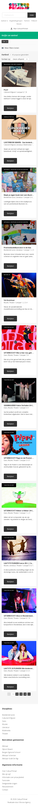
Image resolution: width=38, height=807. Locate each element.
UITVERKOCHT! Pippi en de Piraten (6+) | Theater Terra (19, 458)
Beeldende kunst (8, 715)
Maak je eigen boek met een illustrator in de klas (19, 195)
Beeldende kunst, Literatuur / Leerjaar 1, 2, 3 (19, 250)
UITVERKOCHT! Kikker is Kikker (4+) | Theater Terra (19, 510)
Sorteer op (6, 59)
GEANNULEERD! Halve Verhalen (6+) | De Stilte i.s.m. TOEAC (19, 405)
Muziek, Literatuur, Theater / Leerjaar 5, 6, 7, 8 (19, 566)
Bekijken (10, 108)
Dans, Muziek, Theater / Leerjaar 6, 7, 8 (17, 618)
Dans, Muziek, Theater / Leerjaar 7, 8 (16, 355)
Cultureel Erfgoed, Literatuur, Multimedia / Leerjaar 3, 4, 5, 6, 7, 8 (19, 145)
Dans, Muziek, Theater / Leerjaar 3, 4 (16, 408)
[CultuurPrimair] (19, 6)
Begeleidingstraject (15, 21)
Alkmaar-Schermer (9, 755)
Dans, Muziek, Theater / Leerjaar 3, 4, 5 (17, 460)
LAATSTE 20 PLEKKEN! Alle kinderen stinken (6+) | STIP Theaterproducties (19, 668)
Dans (4, 721)
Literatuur (6, 727)
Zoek (32, 15)
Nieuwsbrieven (7, 786)
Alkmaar (5, 746)
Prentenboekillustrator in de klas (17, 247)
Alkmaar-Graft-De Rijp (10, 758)
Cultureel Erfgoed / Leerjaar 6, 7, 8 (15, 92)
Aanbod (3, 21)
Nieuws (19, 24)
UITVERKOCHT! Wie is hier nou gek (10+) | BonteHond (19, 353)
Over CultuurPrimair (9, 771)
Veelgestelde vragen (9, 783)
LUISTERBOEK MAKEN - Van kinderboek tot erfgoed (19, 142)
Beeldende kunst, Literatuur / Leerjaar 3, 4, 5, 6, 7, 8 (19, 197)
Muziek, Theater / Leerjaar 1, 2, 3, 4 (15, 303)
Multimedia (6, 730)
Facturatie (6, 780)
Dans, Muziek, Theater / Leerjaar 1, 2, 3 (17, 513)
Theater (5, 733)
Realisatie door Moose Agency (19, 802)
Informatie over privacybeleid (13, 777)
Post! (6, 90)
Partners (27, 21)
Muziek (4, 724)
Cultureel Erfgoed (8, 718)
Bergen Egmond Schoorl (11, 752)
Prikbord (34, 21)
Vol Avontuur (9, 300)
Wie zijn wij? (6, 774)
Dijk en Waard (7, 749)
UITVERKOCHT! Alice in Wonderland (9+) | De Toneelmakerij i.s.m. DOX (19, 616)
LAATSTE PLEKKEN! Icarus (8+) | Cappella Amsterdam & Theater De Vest (19, 563)
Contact (5, 790)
